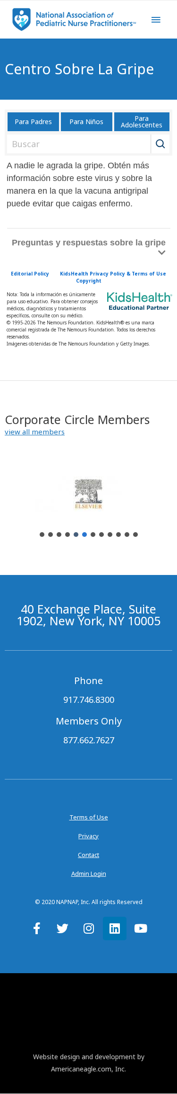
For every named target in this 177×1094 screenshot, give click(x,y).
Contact (88, 854)
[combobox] (86, 143)
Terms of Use (88, 817)
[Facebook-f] (37, 928)
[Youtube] (140, 928)
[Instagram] (89, 928)
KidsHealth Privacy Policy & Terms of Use (113, 273)
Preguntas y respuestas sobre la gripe (89, 242)
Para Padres (33, 121)
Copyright (88, 280)
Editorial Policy (30, 273)
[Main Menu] (156, 20)
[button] (35, 431)
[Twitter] (63, 928)
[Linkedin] (114, 928)
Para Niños (86, 121)
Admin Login (88, 873)
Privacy (88, 836)
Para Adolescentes (141, 121)
